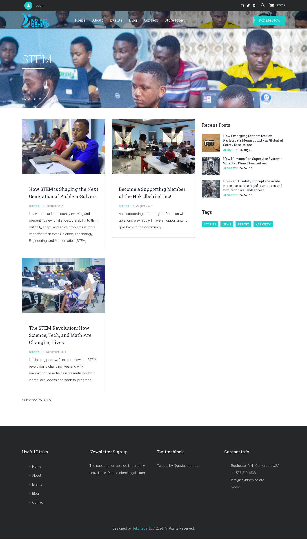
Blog (133, 20)
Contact (151, 20)
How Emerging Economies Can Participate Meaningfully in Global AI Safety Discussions (253, 140)
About (97, 20)
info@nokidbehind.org (247, 480)
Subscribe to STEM (36, 400)
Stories (34, 205)
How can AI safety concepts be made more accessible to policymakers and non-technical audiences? (253, 185)
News (227, 224)
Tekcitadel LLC (143, 528)
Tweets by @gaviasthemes (177, 466)
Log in (40, 5)
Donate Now (269, 20)
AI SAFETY (230, 150)
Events (116, 20)
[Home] (35, 20)
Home (80, 20)
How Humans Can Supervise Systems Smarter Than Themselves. (252, 161)
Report (243, 224)
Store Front (175, 20)
